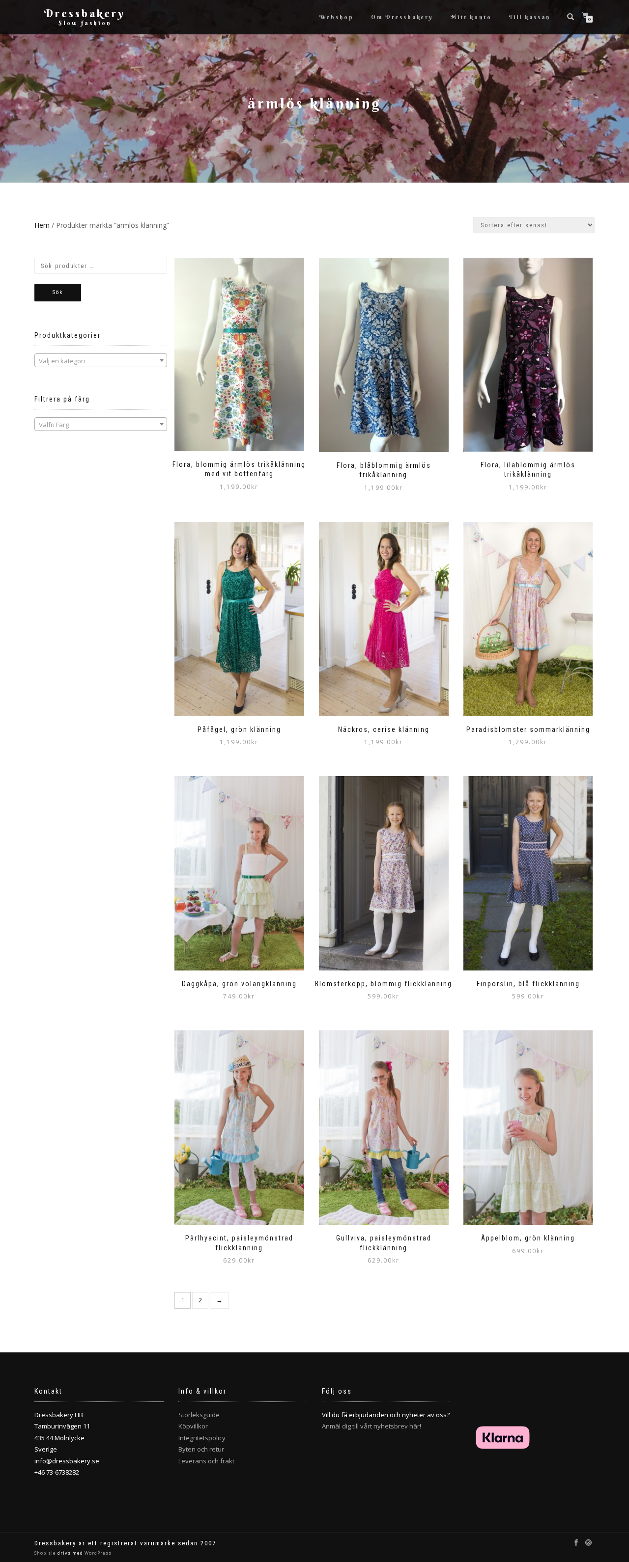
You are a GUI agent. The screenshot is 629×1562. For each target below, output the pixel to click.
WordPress (97, 1553)
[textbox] (101, 361)
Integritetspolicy (202, 1437)
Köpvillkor (193, 1426)
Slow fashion (85, 23)
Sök (58, 292)
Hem (42, 225)
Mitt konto (471, 17)
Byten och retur (201, 1449)
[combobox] (100, 360)
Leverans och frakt (206, 1460)
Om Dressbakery (402, 17)
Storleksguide (199, 1414)
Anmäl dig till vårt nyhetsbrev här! (371, 1426)
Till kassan (529, 17)
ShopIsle (45, 1553)
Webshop (336, 17)
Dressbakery (84, 13)
